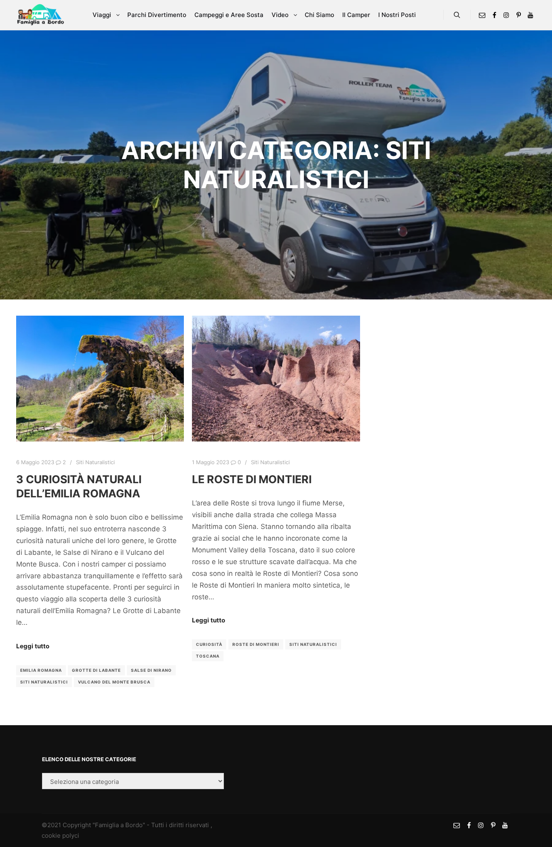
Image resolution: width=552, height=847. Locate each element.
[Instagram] (506, 15)
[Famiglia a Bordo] (40, 15)
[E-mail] (482, 15)
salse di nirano (151, 670)
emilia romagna (41, 670)
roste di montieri (255, 644)
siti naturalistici (44, 681)
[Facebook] (494, 15)
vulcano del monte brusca (114, 681)
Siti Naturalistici (95, 462)
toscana (207, 656)
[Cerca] (457, 15)
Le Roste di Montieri (252, 479)
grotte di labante (96, 670)
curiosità (209, 644)
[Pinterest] (518, 15)
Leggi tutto (32, 646)
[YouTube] (530, 15)
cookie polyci (60, 835)
